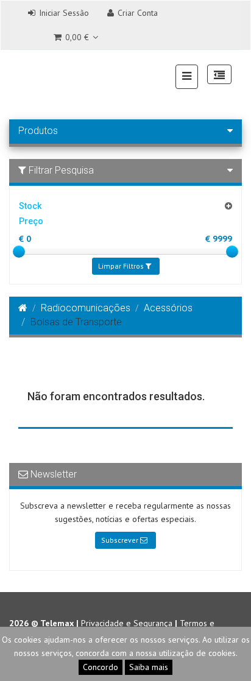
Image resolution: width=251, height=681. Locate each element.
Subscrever (120, 540)
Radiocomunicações (85, 308)
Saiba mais (148, 667)
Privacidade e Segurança (126, 623)
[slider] (19, 251)
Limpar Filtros (122, 265)
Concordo (100, 667)
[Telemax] (25, 75)
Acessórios (168, 308)
